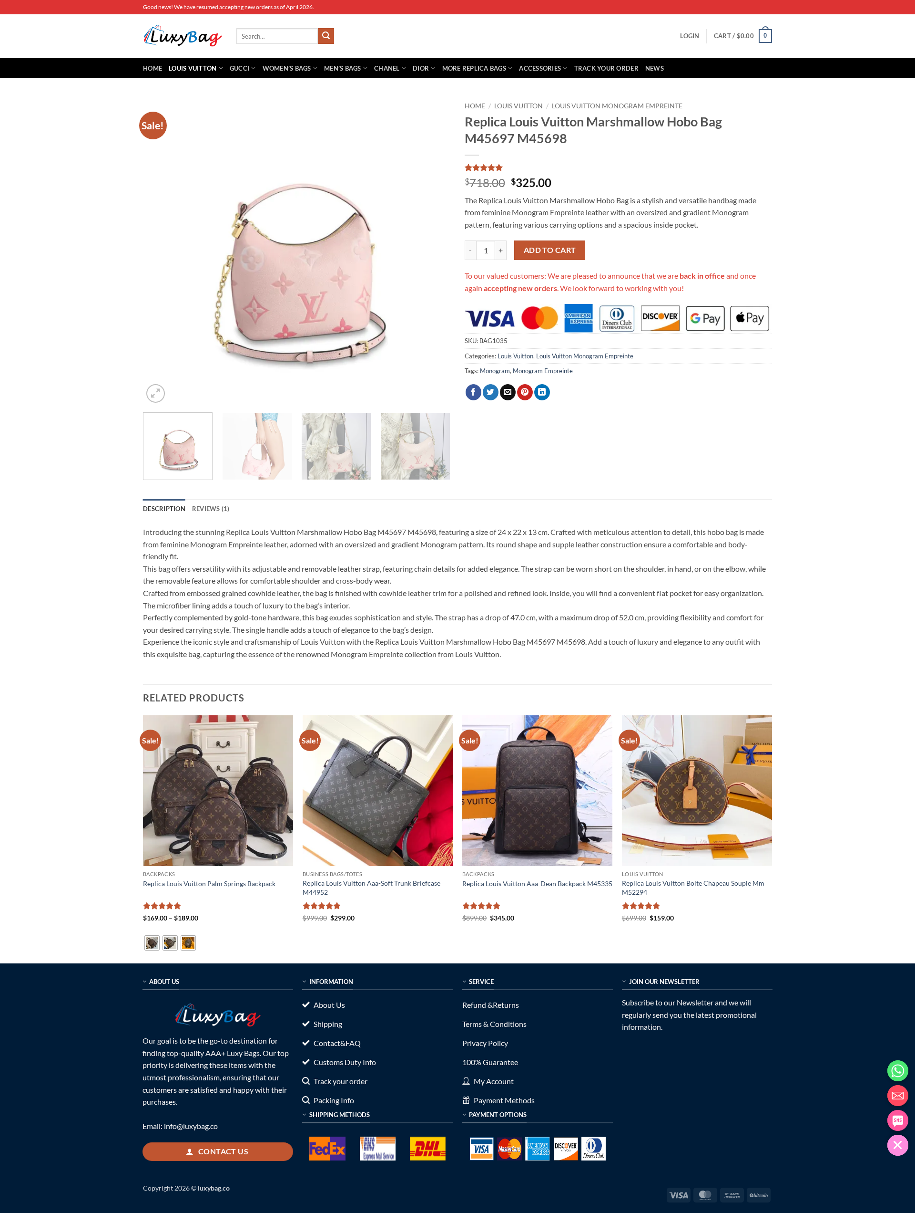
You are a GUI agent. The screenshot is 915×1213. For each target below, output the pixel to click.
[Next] (432, 251)
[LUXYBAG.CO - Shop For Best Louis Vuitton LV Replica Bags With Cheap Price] (182, 36)
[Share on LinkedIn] (542, 392)
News (654, 68)
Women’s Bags (287, 68)
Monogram (495, 371)
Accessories (540, 68)
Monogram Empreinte (543, 371)
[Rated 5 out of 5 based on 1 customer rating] (618, 167)
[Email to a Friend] (508, 392)
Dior (421, 68)
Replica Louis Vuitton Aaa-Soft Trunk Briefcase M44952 (371, 887)
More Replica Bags (474, 68)
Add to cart (550, 250)
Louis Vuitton (192, 68)
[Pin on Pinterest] (525, 392)
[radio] (152, 943)
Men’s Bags (342, 68)
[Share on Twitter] (490, 392)
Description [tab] (164, 508)
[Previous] (161, 251)
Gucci (239, 68)
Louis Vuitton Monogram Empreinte (617, 106)
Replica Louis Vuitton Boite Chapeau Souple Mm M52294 (693, 887)
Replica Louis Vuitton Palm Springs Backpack (209, 883)
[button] (689, 35)
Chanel (387, 68)
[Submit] (326, 36)
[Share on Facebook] (473, 392)
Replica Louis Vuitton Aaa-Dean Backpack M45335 (537, 883)
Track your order (606, 68)
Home (152, 68)
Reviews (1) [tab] (211, 508)
